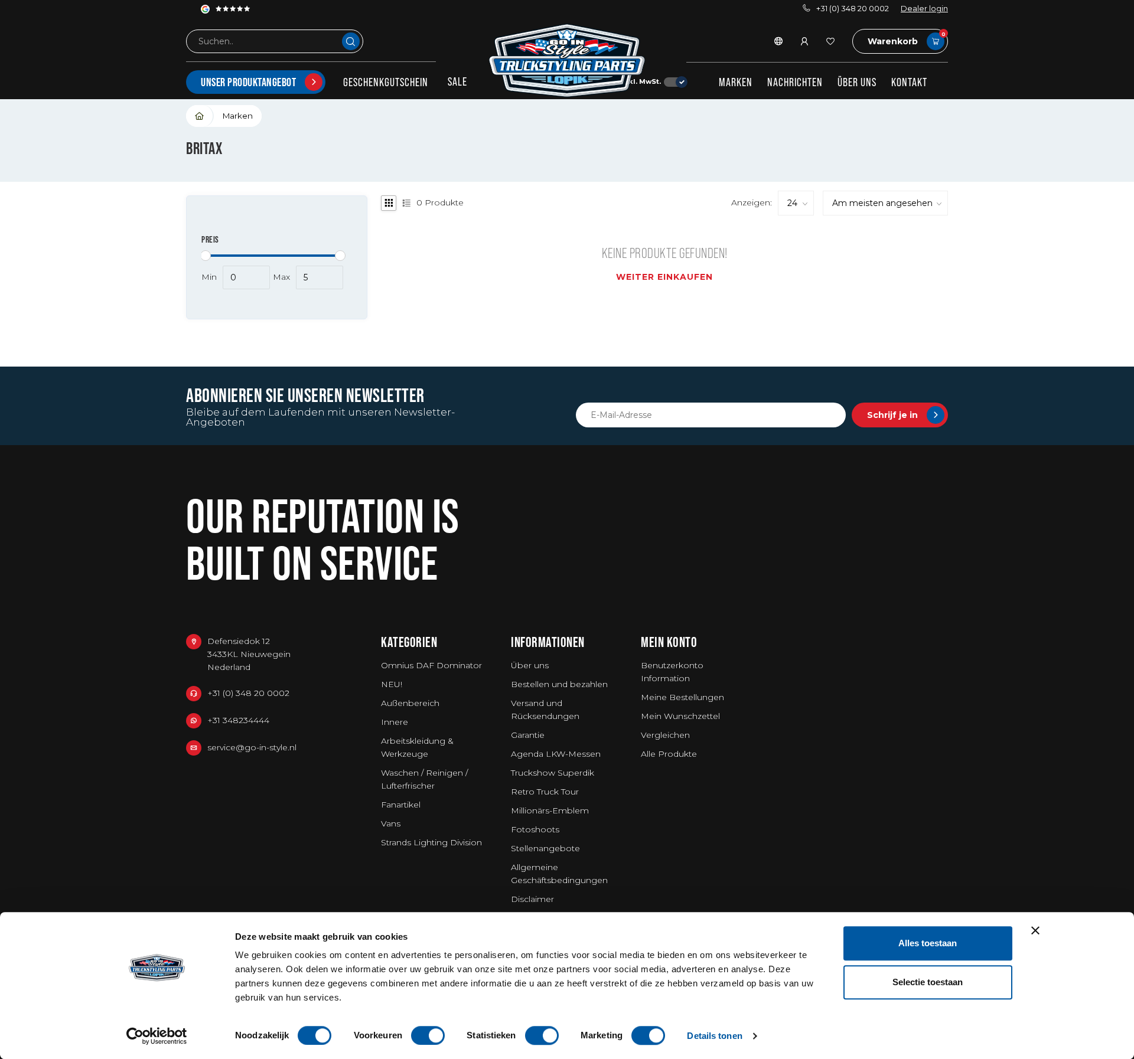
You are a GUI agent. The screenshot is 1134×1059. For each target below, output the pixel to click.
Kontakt (909, 82)
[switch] (428, 1035)
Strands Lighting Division (431, 842)
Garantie (528, 735)
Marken (735, 82)
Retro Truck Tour (545, 791)
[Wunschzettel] (830, 41)
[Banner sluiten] (1035, 930)
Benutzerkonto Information (672, 672)
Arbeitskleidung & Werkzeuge (417, 747)
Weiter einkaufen (664, 277)
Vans (390, 823)
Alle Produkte (669, 754)
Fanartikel (401, 804)
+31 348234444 (238, 720)
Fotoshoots (535, 829)
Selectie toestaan (927, 982)
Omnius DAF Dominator (431, 665)
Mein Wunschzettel (680, 716)
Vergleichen (665, 735)
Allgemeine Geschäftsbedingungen (559, 873)
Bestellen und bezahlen (559, 684)
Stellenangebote (545, 848)
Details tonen (714, 1036)
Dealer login (924, 8)
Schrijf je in (892, 415)
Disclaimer (532, 899)
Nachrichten (795, 82)
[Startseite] (200, 116)
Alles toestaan (927, 943)
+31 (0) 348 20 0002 (852, 8)
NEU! (391, 684)
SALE (457, 81)
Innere (394, 722)
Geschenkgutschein (385, 82)
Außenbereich (410, 703)
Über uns (857, 82)
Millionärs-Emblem (550, 810)
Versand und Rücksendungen (545, 709)
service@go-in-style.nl (251, 747)
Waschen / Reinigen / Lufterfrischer (424, 779)
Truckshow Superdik (552, 772)
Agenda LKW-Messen (556, 754)
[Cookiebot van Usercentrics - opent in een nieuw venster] (156, 1036)
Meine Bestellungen (682, 697)
